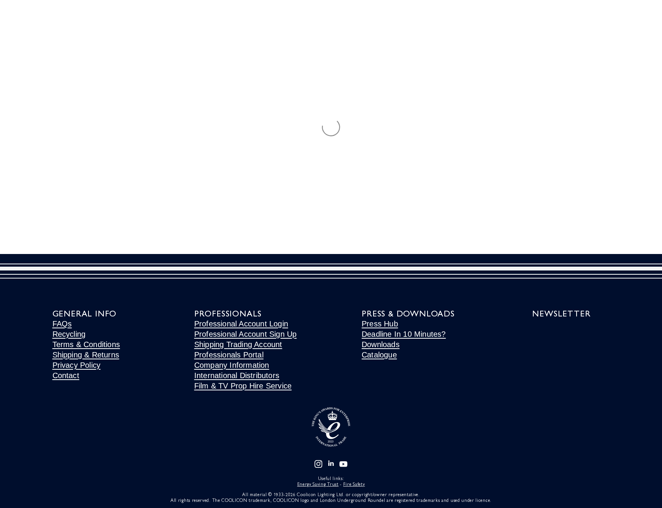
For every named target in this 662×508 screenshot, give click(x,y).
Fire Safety (354, 483)
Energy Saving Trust (318, 483)
